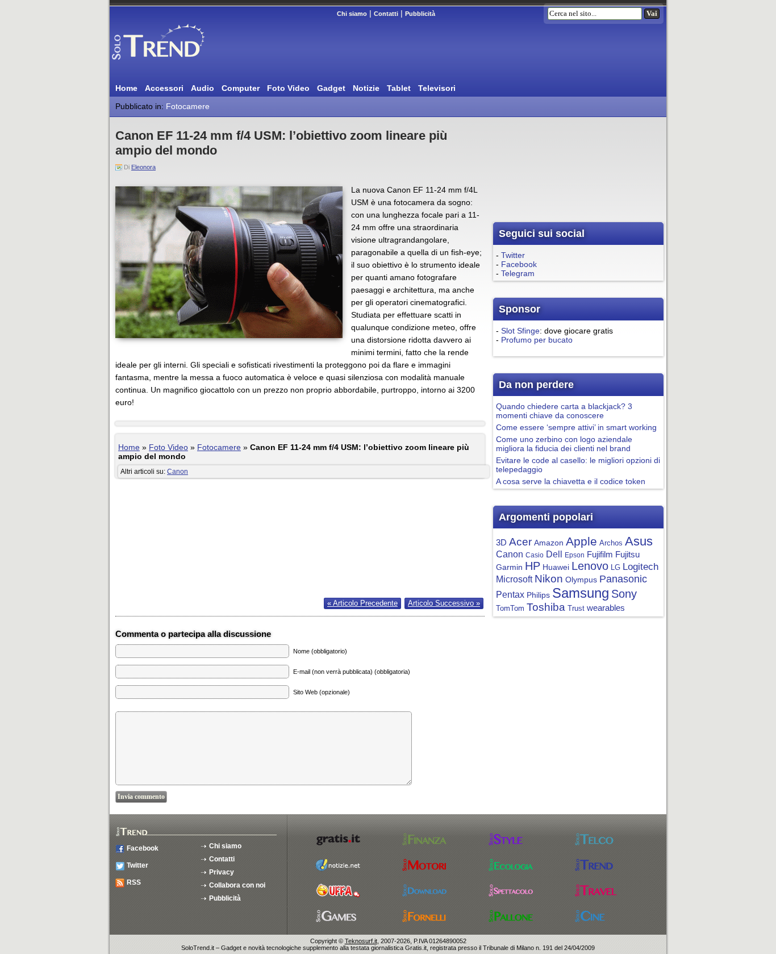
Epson (575, 555)
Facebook (519, 264)
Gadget (331, 88)
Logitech (640, 566)
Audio (202, 88)
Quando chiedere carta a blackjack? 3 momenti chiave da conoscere (564, 411)
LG (615, 568)
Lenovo (589, 566)
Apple (581, 541)
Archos (611, 543)
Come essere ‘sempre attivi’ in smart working (576, 427)
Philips (538, 595)
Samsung (580, 593)
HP (532, 566)
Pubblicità (420, 13)
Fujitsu (627, 554)
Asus (639, 541)
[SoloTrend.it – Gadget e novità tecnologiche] (175, 64)
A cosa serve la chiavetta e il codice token (570, 481)
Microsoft (514, 579)
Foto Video (288, 88)
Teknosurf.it (361, 941)
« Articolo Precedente (362, 603)
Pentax (510, 594)
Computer (241, 88)
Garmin (509, 567)
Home (126, 88)
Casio (534, 555)
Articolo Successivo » (444, 603)
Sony (624, 594)
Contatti (386, 13)
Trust (576, 609)
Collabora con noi (237, 885)
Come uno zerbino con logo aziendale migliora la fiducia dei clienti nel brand (564, 444)
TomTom (510, 609)
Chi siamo (352, 13)
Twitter (513, 255)
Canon (177, 472)
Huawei (556, 567)
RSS (134, 882)
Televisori (437, 88)
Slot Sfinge (520, 330)
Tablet (399, 88)
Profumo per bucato (537, 339)
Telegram (518, 273)
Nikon (549, 579)
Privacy (221, 872)
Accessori (164, 88)
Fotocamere (188, 106)
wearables (606, 608)
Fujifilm (600, 554)
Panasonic (623, 579)
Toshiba (546, 607)
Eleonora (143, 167)
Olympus (581, 580)
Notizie (366, 88)
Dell (554, 554)
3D (501, 542)
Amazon (549, 542)
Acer (520, 542)
